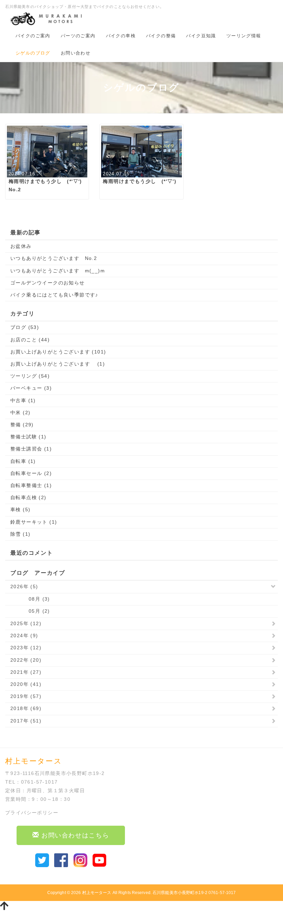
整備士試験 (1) (28, 436)
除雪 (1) (20, 534)
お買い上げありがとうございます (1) (57, 364)
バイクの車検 (121, 35)
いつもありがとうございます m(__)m (57, 270)
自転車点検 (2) (28, 497)
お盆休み (21, 246)
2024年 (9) (24, 635)
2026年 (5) (24, 586)
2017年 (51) (25, 721)
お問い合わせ (75, 53)
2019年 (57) (25, 696)
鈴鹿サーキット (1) (33, 522)
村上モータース (96, 892)
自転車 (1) (23, 461)
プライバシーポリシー (31, 812)
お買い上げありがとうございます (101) (58, 352)
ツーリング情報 (243, 35)
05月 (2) (30, 611)
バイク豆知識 (201, 35)
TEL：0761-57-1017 (31, 782)
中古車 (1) (23, 400)
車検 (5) (20, 509)
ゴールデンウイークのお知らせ (47, 282)
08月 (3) (30, 599)
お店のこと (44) (30, 339)
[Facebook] (61, 859)
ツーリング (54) (30, 376)
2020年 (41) (25, 684)
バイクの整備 (161, 35)
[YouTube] (99, 859)
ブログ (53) (24, 327)
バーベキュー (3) (31, 388)
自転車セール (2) (31, 473)
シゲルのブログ (33, 53)
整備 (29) (22, 424)
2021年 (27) (25, 672)
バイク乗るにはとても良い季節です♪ (54, 295)
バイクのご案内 (33, 35)
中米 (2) (20, 412)
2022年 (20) (25, 660)
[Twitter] (42, 859)
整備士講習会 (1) (31, 449)
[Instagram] (80, 859)
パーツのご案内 (78, 35)
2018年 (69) (25, 708)
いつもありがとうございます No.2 (53, 258)
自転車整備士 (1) (31, 485)
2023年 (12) (25, 647)
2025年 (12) (25, 623)
